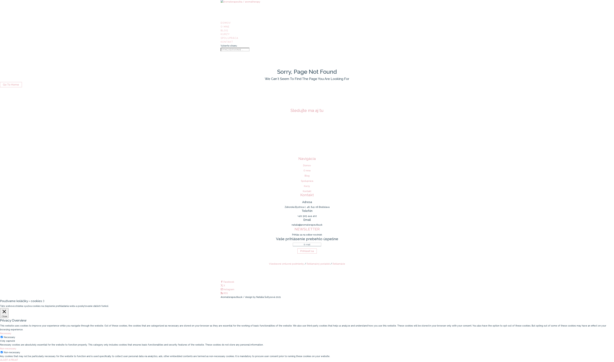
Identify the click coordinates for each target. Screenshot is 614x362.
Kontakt (227, 42)
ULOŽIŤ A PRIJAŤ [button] (9, 360)
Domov (307, 165)
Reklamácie (339, 264)
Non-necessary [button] (8, 348)
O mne (225, 26)
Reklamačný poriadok (318, 264)
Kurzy (307, 186)
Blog (307, 175)
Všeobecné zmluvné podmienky (286, 264)
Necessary (9, 337)
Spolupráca (307, 181)
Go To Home (11, 84)
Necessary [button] (5, 333)
